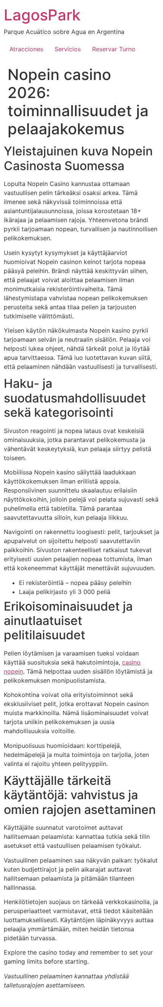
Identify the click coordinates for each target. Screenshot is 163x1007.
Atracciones (26, 49)
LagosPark (42, 15)
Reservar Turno (113, 49)
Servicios (68, 49)
